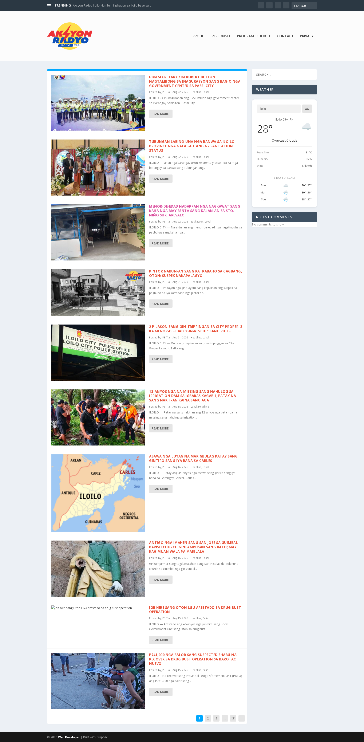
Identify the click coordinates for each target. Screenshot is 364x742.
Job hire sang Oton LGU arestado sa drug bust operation (195, 609)
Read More (160, 114)
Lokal (206, 92)
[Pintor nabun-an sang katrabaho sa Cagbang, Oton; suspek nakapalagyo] (98, 292)
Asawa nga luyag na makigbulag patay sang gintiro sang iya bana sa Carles (193, 458)
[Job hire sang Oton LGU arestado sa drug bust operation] (98, 608)
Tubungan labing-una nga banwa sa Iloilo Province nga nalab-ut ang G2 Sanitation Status (192, 146)
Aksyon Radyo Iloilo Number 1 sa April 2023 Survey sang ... (113, 5)
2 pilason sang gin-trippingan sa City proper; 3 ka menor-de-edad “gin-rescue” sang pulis (195, 328)
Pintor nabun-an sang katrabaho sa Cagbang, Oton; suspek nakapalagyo (195, 273)
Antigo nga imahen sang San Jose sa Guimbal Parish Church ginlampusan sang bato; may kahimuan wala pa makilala (193, 547)
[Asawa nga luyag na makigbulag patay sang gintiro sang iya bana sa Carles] (98, 493)
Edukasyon (197, 221)
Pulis (205, 618)
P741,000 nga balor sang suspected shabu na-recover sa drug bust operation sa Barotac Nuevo (193, 659)
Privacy (307, 36)
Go (307, 109)
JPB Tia (166, 92)
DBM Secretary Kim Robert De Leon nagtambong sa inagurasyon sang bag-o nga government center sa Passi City (194, 81)
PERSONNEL (221, 36)
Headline (196, 92)
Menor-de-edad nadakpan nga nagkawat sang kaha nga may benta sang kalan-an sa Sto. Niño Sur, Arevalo (194, 210)
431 (233, 718)
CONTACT (285, 36)
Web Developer (69, 737)
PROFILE (199, 36)
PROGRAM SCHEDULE (254, 36)
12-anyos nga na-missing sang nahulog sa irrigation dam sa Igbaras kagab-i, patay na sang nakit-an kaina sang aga (192, 396)
